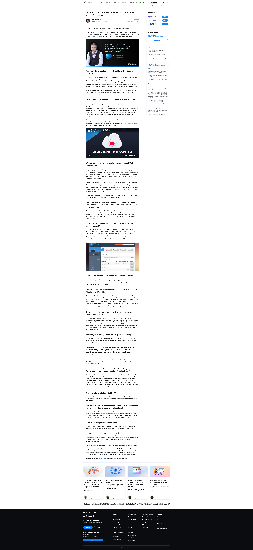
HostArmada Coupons (147, 519)
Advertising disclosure (165, 5)
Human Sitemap (116, 519)
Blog (158, 516)
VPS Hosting (130, 527)
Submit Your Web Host (118, 524)
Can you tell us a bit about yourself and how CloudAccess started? (158, 51)
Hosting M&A (92, 540)
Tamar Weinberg (96, 19)
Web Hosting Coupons (147, 514)
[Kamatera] (152, 20)
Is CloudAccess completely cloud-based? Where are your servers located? (157, 71)
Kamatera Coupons (146, 516)
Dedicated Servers (132, 535)
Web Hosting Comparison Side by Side (163, 522)
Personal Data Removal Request (118, 533)
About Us (115, 514)
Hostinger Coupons (146, 522)
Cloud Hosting (131, 532)
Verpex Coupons (146, 527)
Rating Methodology (155, 5)
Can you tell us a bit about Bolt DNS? (156, 105)
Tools (158, 519)
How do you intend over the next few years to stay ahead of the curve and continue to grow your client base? (157, 110)
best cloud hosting (103, 458)
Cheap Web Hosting (132, 524)
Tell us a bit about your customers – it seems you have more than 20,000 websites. (158, 84)
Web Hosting (131, 516)
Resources (124, 2)
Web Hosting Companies (162, 528)
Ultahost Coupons (146, 524)
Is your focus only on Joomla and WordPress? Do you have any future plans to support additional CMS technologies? (158, 102)
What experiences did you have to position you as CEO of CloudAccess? (157, 59)
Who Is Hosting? (161, 526)
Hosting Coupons (135, 2)
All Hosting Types (132, 514)
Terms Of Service (117, 539)
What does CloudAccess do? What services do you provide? (158, 55)
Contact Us (115, 516)
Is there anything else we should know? (156, 114)
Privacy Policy (116, 536)
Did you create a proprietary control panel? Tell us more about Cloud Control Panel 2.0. (157, 80)
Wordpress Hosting (132, 519)
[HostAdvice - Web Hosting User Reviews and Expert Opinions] (88, 2)
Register (88, 527)
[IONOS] (152, 24)
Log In (98, 527)
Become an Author (157, 40)
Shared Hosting (131, 522)
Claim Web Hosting (117, 527)
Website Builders (131, 540)
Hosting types (100, 2)
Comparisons (116, 2)
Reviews (108, 2)
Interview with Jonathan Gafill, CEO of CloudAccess (156, 46)
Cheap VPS (130, 530)
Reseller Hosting (131, 537)
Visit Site (165, 16)
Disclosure (115, 530)
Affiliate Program (117, 522)
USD (167, 2)
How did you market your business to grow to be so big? (157, 88)
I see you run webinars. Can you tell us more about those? (157, 76)
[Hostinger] (152, 17)
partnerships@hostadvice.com (155, 36)
